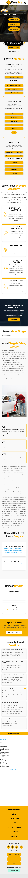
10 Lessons (14, 166)
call (14, 863)
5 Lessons (14, 121)
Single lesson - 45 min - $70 (14, 152)
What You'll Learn (14, 810)
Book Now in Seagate (13, 733)
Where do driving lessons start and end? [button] (12, 649)
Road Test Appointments (14, 85)
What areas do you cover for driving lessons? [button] (13, 674)
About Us (14, 823)
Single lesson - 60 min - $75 (14, 155)
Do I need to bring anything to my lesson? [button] (12, 688)
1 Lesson (14, 114)
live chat (14, 859)
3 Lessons (14, 117)
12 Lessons (14, 128)
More (14, 132)
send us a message (14, 854)
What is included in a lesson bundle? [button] (11, 702)
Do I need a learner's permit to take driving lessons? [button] (12, 662)
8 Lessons (14, 124)
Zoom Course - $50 (14, 77)
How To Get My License (14, 632)
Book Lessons (14, 29)
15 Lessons (14, 169)
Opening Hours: (3, 746)
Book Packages (14, 24)
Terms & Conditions (14, 827)
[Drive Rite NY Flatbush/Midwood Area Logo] (14, 2)
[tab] (14, 649)
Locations (14, 832)
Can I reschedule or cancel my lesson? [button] (11, 719)
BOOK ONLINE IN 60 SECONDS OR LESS (15, 43)
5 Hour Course (14, 19)
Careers (14, 836)
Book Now (14, 319)
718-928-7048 (4, 740)
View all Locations (14, 769)
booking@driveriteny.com (7, 744)
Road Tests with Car (14, 89)
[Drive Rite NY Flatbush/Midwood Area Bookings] (24, 3)
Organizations (14, 818)
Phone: (1, 738)
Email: (1, 742)
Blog (14, 814)
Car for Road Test (14, 92)
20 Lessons (14, 173)
